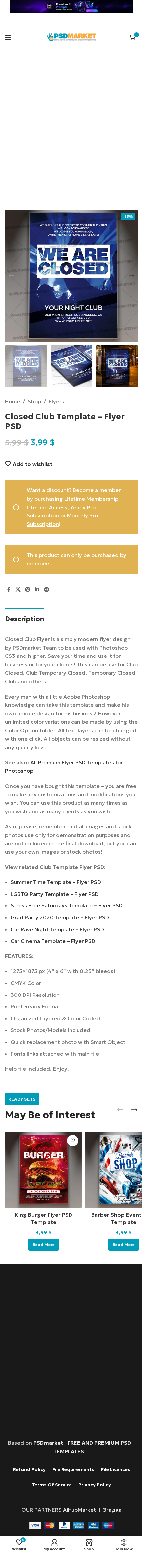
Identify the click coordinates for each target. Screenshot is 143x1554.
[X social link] (18, 590)
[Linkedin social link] (37, 590)
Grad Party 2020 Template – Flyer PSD (60, 917)
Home (12, 401)
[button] (11, 275)
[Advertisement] (71, 133)
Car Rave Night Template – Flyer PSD (57, 929)
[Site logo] (71, 36)
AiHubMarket (79, 1509)
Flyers (56, 401)
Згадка (112, 1509)
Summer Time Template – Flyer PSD (56, 882)
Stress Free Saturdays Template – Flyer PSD (67, 905)
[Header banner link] (71, 6)
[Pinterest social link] (27, 590)
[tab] (24, 618)
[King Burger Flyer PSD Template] (43, 1170)
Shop (34, 401)
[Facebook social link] (9, 590)
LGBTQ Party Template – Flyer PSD (55, 894)
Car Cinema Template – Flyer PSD (53, 941)
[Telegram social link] (46, 590)
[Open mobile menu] (8, 37)
